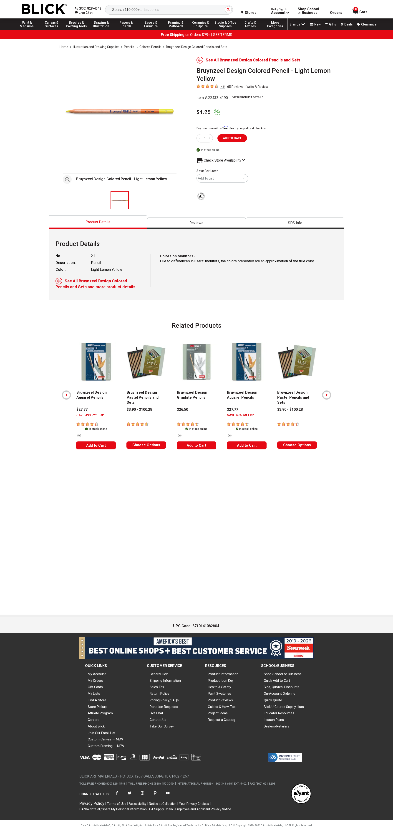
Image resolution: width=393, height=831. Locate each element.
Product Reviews (220, 700)
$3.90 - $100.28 (139, 409)
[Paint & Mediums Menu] (27, 30)
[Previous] (66, 395)
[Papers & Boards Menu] (126, 30)
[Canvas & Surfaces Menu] (52, 30)
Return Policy (159, 694)
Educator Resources (279, 713)
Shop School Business (308, 11)
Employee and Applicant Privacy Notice (203, 809)
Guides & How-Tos (222, 707)
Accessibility (137, 804)
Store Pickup (97, 707)
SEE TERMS (222, 35)
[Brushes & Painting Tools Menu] (76, 30)
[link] (84, 13)
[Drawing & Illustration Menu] (101, 30)
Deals (348, 24)
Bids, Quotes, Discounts (281, 687)
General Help (159, 674)
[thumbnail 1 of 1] (120, 200)
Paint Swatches (219, 694)
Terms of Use (116, 804)
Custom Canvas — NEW (105, 739)
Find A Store (97, 700)
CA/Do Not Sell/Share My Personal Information (113, 809)
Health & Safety (219, 687)
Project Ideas (218, 713)
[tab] (98, 222)
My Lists (94, 694)
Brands (295, 24)
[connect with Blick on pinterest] (155, 796)
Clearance (368, 24)
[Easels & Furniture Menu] (151, 30)
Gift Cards (95, 687)
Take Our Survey (162, 726)
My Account (97, 674)
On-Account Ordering (279, 694)
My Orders (95, 681)
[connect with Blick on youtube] (167, 796)
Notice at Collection (162, 804)
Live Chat (156, 713)
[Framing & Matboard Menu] (176, 30)
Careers (93, 720)
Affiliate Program (100, 713)
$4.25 (203, 112)
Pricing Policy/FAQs (164, 700)
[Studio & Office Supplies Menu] (226, 30)
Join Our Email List (101, 733)
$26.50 (182, 409)
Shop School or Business (283, 674)
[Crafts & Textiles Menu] (250, 30)
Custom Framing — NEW (106, 746)
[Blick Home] (44, 9)
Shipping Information (165, 681)
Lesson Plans (274, 720)
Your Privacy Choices (194, 804)
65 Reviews (235, 87)
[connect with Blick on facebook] (116, 796)
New (317, 24)
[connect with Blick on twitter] (129, 796)
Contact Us (158, 720)
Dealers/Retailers (276, 726)
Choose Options (146, 445)
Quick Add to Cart (277, 681)
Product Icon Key (221, 681)
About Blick (96, 726)
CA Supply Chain (161, 809)
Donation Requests (164, 707)
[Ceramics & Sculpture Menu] (200, 30)
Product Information (223, 674)
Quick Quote (273, 700)
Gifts (332, 24)
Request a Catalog (221, 720)
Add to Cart (96, 445)
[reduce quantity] (200, 138)
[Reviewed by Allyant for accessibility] (301, 794)
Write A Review (257, 87)
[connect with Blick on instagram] (142, 796)
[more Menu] (275, 30)
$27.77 (82, 409)
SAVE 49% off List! (90, 415)
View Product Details (248, 97)
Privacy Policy (91, 803)
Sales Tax (157, 687)
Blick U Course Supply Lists (284, 707)
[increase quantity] (209, 138)
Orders (336, 13)
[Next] (326, 395)
